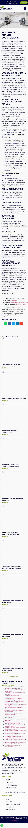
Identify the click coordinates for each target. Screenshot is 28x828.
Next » (17, 676)
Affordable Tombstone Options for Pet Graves (11, 567)
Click (18, 307)
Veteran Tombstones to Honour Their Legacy (11, 365)
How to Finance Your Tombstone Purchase (10, 465)
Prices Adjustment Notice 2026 (14, 398)
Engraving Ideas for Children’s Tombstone (11, 533)
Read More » (5, 367)
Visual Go (14, 820)
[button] (25, 8)
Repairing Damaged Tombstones (9, 431)
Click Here (14, 300)
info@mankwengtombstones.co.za (18, 302)
